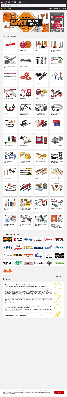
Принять (59, 392)
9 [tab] (30, 30)
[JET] (28, 263)
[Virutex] (59, 247)
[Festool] (59, 263)
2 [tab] (21, 30)
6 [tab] (26, 30)
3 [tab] (22, 30)
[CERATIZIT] (7, 255)
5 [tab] (25, 30)
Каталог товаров (7, 8)
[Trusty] (59, 240)
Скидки (64, 8)
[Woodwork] (17, 240)
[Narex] (38, 247)
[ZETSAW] (49, 255)
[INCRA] (28, 247)
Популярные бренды (11, 234)
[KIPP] (38, 255)
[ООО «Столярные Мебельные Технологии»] (5, 3)
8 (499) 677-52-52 (14, 2)
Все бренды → (60, 276)
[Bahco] (7, 271)
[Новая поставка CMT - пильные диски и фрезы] (26, 22)
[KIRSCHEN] (49, 263)
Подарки (51, 8)
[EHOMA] (49, 240)
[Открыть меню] (2, 2)
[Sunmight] (38, 263)
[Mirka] (17, 255)
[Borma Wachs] (38, 240)
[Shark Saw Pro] (17, 263)
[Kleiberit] (7, 247)
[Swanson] (28, 255)
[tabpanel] (26, 22)
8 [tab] (29, 30)
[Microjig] (49, 247)
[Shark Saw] (7, 263)
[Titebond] (17, 247)
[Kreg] (28, 240)
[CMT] (7, 240)
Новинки (57, 8)
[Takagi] (59, 255)
